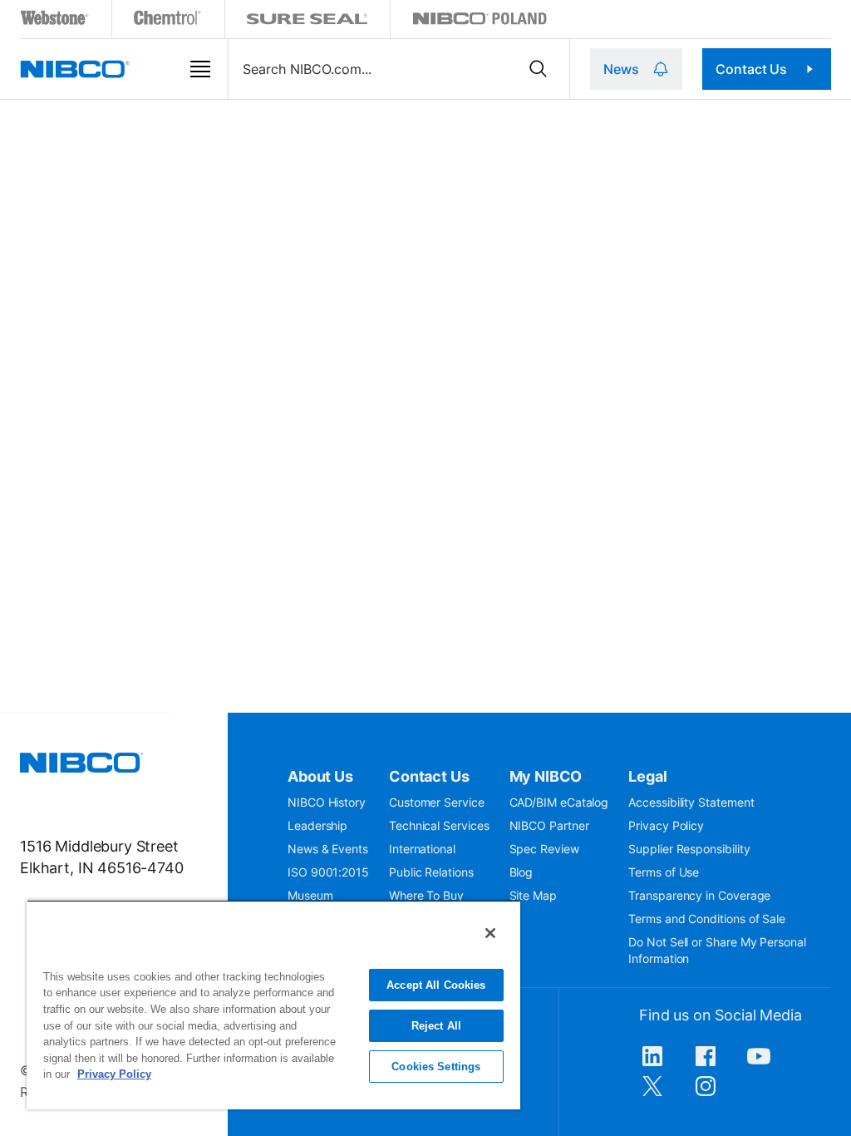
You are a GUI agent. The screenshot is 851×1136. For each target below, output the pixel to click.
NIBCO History (327, 802)
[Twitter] (652, 1094)
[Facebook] (705, 1064)
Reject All (436, 1026)
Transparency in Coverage (699, 895)
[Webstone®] (55, 21)
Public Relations (431, 872)
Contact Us (751, 69)
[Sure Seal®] (307, 21)
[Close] (490, 933)
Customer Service (437, 802)
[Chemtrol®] (168, 21)
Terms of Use (663, 872)
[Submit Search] (538, 69)
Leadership (317, 825)
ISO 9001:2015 (328, 872)
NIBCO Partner (549, 825)
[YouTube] (758, 1064)
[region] (273, 1004)
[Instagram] (705, 1094)
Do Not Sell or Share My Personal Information (716, 950)
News (620, 69)
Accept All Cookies (435, 985)
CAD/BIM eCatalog (559, 802)
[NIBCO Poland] (479, 21)
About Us (320, 776)
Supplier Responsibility (689, 849)
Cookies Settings (435, 1066)
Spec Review (544, 849)
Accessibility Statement (691, 802)
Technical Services (439, 825)
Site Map (533, 895)
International (422, 849)
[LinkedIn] (652, 1064)
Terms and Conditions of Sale (706, 918)
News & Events (328, 849)
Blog (521, 872)
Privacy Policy (666, 825)
